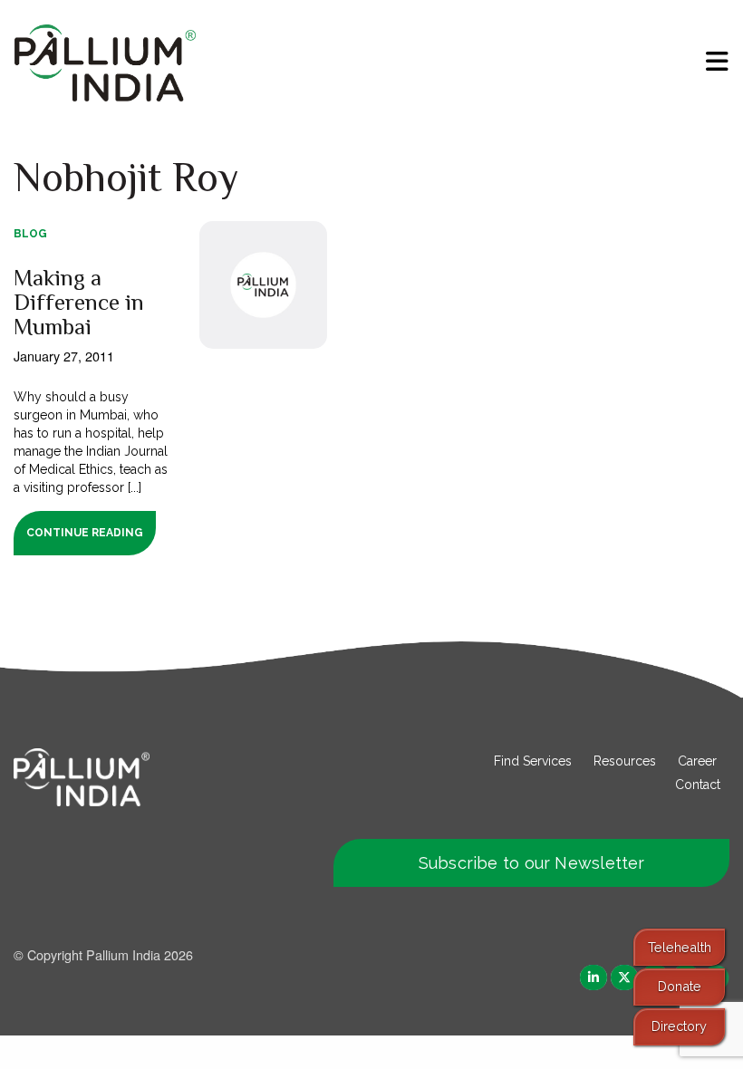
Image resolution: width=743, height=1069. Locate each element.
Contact (697, 784)
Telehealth (679, 947)
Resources (624, 761)
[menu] (717, 61)
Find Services (533, 761)
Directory (679, 1026)
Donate (679, 986)
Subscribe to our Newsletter (532, 862)
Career (697, 761)
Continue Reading (84, 532)
